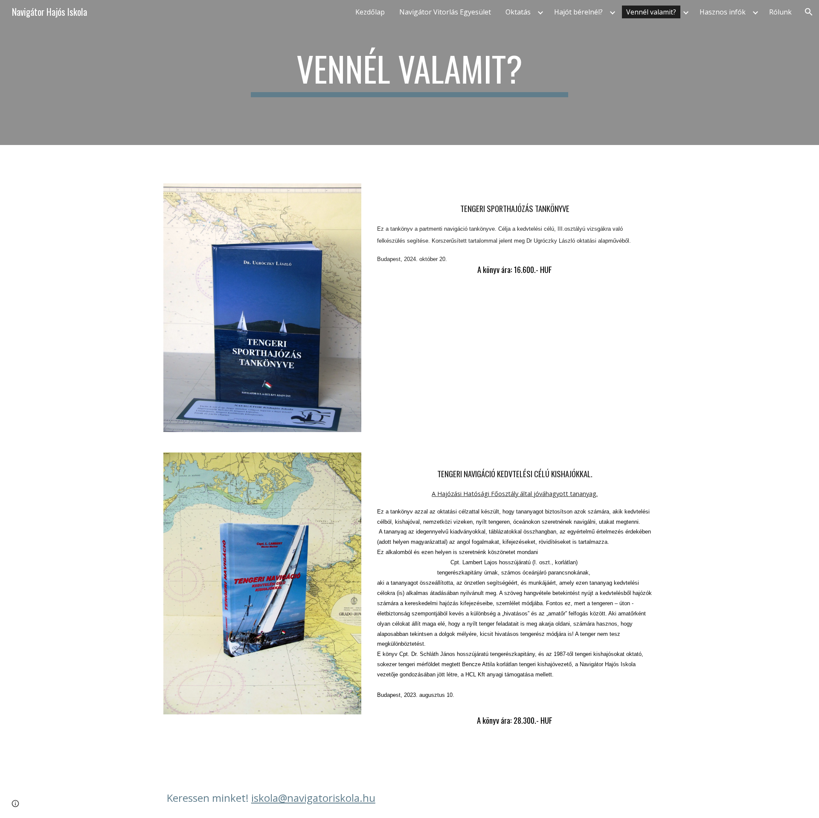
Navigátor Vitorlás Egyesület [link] (445, 12)
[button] (809, 12)
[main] (409, 72)
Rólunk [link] (780, 12)
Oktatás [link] (518, 12)
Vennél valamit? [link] (651, 12)
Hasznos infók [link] (723, 12)
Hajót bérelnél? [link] (578, 12)
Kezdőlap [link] (370, 12)
